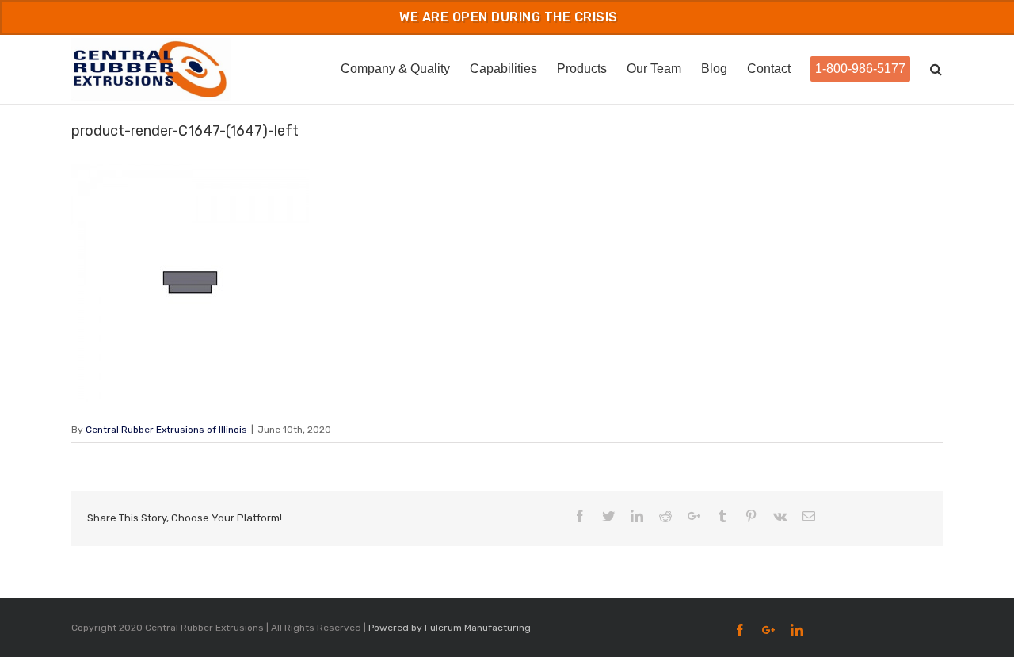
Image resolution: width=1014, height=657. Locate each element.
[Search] (936, 68)
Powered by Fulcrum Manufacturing (449, 627)
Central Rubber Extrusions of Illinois (166, 429)
